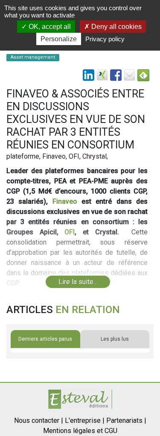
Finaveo (64, 201)
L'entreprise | (85, 420)
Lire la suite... (77, 282)
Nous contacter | (38, 420)
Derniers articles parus (45, 339)
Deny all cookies (116, 26)
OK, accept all (49, 26)
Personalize (59, 39)
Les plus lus (115, 339)
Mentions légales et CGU (80, 431)
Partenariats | (126, 420)
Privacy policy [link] (105, 39)
